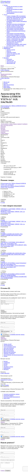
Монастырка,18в (11, 63)
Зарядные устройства (9, 353)
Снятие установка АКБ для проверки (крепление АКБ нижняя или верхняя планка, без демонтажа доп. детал (16, 17)
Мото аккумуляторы (9, 350)
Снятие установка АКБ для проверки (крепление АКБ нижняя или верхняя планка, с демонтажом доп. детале (16, 38)
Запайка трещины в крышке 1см (15, 26)
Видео (8, 56)
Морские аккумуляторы (10, 352)
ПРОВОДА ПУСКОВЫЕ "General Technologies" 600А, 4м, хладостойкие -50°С (13, 266)
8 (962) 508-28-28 (5, 70)
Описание (3, 126)
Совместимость (5, 133)
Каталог (6, 361)
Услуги (5, 14)
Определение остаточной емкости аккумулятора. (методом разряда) (15, 28)
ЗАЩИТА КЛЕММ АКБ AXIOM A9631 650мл (13, 254)
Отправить (3, 311)
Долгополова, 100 (11, 61)
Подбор (5, 5)
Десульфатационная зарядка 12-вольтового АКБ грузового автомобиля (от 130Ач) (17, 21)
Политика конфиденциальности (12, 396)
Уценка (5, 356)
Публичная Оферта (8, 395)
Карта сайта (7, 398)
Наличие (3, 128)
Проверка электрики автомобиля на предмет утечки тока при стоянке (16, 24)
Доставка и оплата (8, 47)
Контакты (6, 57)
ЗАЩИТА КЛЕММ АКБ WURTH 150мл (11, 235)
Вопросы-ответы (11, 55)
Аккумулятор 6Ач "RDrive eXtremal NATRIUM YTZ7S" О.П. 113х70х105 (13, 186)
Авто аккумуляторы (9, 348)
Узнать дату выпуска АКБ (13, 53)
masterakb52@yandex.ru (6, 379)
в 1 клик (3, 202)
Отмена (2, 470)
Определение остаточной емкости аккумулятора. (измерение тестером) (16, 34)
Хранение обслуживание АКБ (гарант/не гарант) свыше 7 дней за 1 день (16, 45)
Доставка (3, 129)
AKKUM (3, 75)
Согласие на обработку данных (11, 394)
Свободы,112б (10, 60)
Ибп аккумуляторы (8, 349)
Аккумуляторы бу (8, 345)
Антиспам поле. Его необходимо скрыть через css (13, 297)
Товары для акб (7, 344)
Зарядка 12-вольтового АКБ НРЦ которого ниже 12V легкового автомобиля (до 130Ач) (15, 42)
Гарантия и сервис (11, 52)
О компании (7, 362)
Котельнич (9, 59)
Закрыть (3, 337)
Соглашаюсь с (13, 334)
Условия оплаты (5, 130)
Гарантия (3, 132)
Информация (7, 48)
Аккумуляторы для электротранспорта (13, 354)
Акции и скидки (11, 49)
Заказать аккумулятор (6, 74)
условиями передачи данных (17, 334)
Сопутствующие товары (10, 346)
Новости (9, 51)
